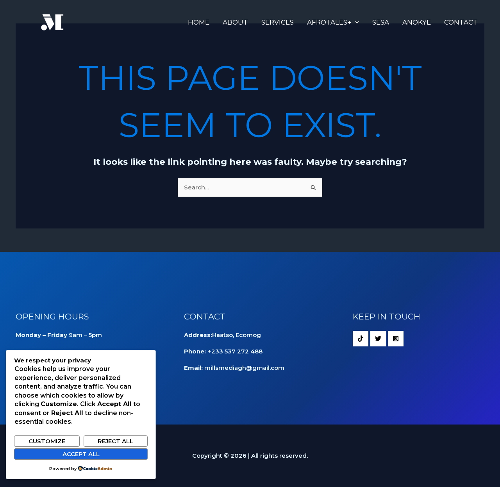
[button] (355, 22)
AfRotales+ (329, 22)
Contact (461, 22)
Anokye (416, 22)
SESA (380, 22)
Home (198, 22)
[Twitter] (378, 338)
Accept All (81, 454)
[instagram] (396, 338)
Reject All (115, 441)
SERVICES (277, 22)
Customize (47, 441)
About (235, 22)
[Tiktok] (360, 338)
